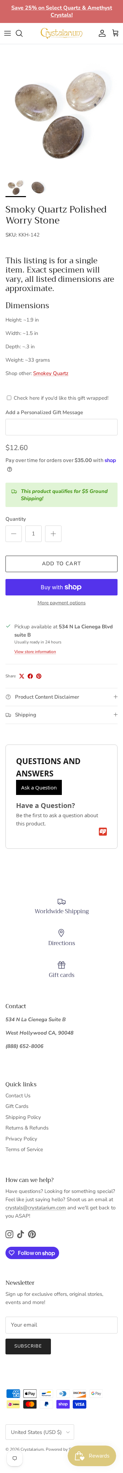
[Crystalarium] (61, 33)
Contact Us (17, 1095)
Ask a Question (39, 787)
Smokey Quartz (50, 373)
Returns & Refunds (27, 1127)
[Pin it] (38, 676)
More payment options (62, 603)
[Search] (22, 33)
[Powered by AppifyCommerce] (103, 832)
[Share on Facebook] (30, 676)
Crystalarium (32, 1449)
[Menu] (7, 33)
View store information (35, 651)
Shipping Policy (23, 1117)
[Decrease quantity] (13, 534)
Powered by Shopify (64, 1449)
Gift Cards (16, 1106)
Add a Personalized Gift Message (44, 412)
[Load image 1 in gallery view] (61, 111)
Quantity (15, 519)
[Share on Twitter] (21, 676)
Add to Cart (61, 563)
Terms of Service (24, 1149)
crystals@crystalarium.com (35, 1207)
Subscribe (28, 1346)
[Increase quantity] (53, 534)
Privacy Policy (21, 1138)
